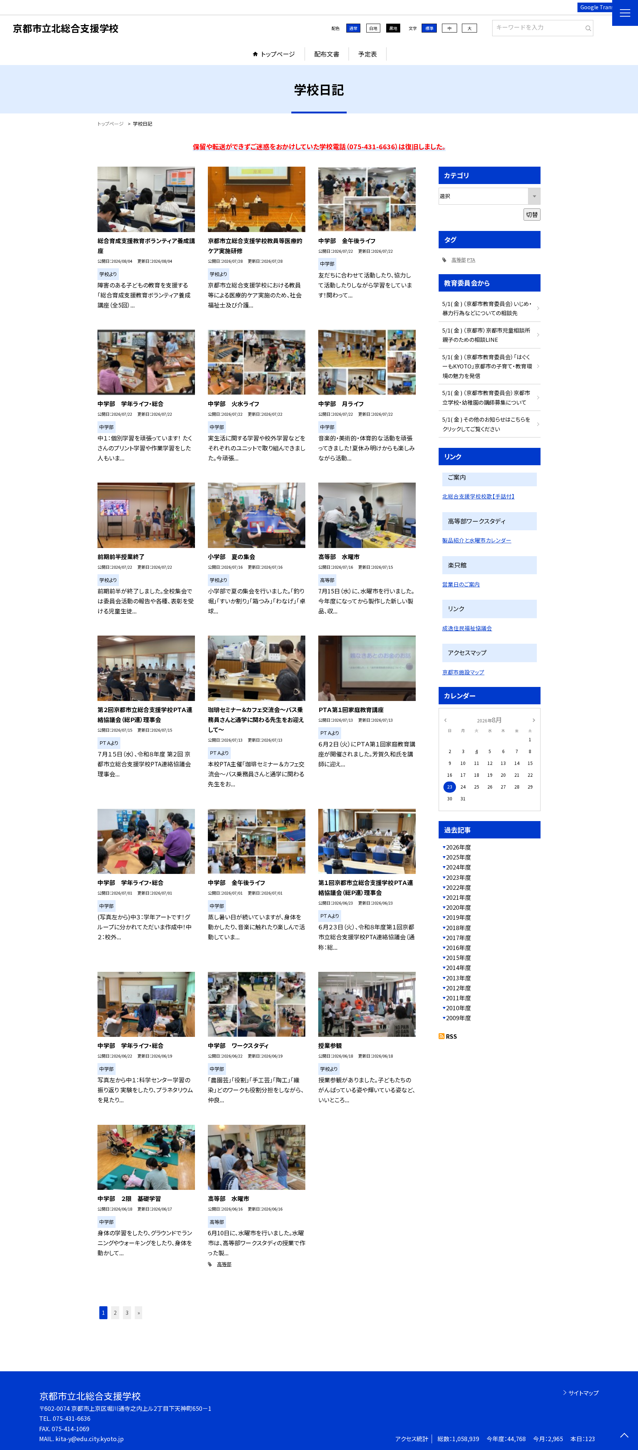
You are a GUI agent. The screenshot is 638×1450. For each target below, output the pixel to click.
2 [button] (115, 1312)
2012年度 (458, 987)
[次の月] (534, 719)
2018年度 (458, 927)
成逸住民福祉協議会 (467, 628)
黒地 (393, 28)
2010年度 (458, 1007)
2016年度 (458, 947)
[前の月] (445, 719)
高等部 (224, 1263)
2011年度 (458, 997)
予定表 (367, 53)
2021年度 (458, 897)
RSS (451, 1036)
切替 (532, 214)
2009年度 (458, 1017)
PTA (471, 259)
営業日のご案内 (461, 584)
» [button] (138, 1312)
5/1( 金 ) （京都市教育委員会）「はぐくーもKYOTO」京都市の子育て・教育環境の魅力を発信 (487, 366)
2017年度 (458, 937)
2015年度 (458, 957)
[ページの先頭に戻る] (624, 1436)
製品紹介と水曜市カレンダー (476, 540)
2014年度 (458, 967)
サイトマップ (583, 1392)
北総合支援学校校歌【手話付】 (478, 496)
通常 (353, 28)
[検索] (586, 26)
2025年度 (458, 856)
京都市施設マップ (463, 672)
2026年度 (458, 847)
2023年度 (458, 877)
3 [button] (127, 1312)
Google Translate (602, 7)
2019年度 (458, 917)
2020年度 (458, 907)
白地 (373, 28)
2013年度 (458, 977)
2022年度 (458, 887)
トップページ (278, 53)
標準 (429, 28)
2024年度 (458, 866)
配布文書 (326, 53)
